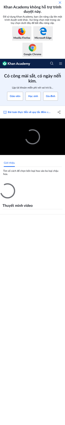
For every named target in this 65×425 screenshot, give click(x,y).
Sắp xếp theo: (12, 223)
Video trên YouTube (10, 322)
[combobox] (40, 223)
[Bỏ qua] (59, 2)
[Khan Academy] (15, 63)
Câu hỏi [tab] (8, 186)
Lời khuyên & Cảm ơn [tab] (28, 186)
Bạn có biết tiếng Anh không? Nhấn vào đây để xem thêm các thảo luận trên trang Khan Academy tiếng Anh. (34, 286)
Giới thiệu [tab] (9, 163)
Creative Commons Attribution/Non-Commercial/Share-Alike (27, 318)
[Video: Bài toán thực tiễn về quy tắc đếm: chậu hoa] (32, 136)
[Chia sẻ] (59, 112)
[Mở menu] (60, 63)
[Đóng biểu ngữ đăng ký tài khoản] (59, 74)
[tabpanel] (32, 171)
